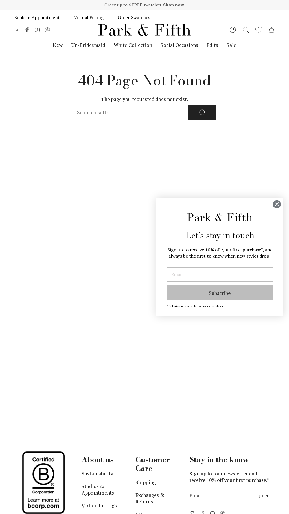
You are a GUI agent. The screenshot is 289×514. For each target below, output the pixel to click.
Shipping (145, 482)
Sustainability (97, 473)
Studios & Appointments (98, 489)
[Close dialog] (277, 204)
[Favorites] (258, 30)
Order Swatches (134, 17)
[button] (245, 30)
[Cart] (271, 30)
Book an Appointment (37, 17)
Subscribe (220, 292)
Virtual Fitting (89, 17)
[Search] (202, 112)
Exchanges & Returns (149, 498)
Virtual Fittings (99, 505)
